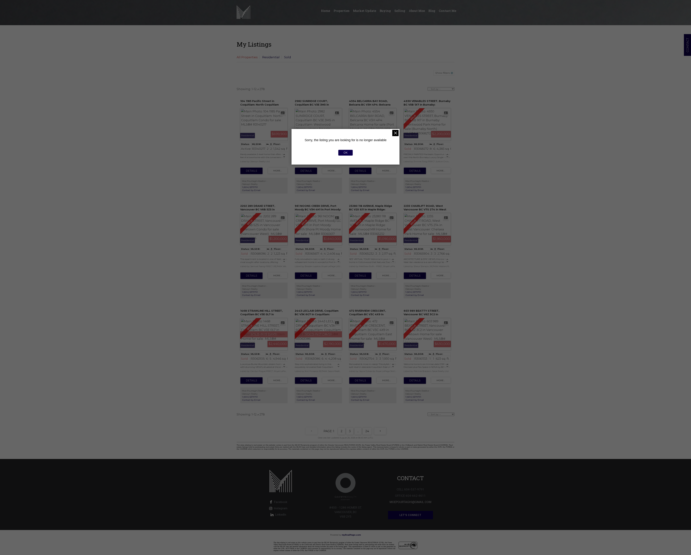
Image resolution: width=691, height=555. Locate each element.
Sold (287, 57)
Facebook (280, 502)
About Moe (417, 11)
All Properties (247, 57)
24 (367, 431)
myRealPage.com (351, 535)
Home (325, 11)
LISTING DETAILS (251, 171)
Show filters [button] (442, 72)
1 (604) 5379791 (250, 187)
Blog (431, 11)
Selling (399, 11)
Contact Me (447, 11)
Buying (385, 11)
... (358, 431)
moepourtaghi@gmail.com (410, 502)
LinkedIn (280, 514)
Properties (341, 11)
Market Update (364, 11)
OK (345, 152)
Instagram (280, 508)
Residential (271, 57)
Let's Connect (410, 515)
